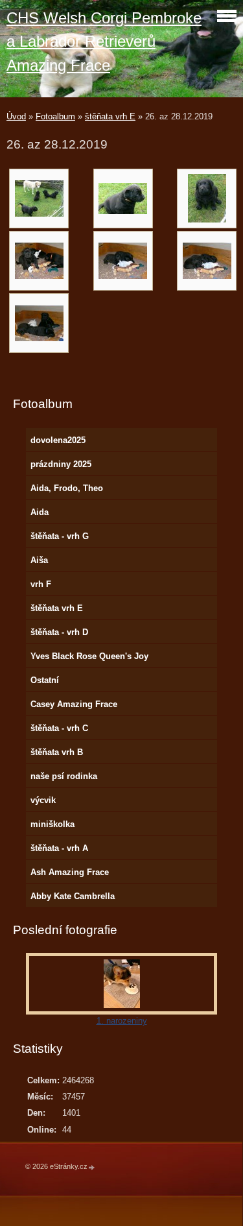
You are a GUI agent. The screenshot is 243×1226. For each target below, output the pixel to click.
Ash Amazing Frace (69, 872)
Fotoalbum (55, 116)
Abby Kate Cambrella (72, 896)
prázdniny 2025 (60, 464)
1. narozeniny (122, 1021)
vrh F (40, 584)
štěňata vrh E (110, 116)
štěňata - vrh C (59, 728)
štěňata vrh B (56, 752)
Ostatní (44, 680)
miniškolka (52, 824)
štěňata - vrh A (59, 848)
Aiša (39, 560)
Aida (39, 512)
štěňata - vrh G (59, 536)
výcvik (43, 800)
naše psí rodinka (63, 776)
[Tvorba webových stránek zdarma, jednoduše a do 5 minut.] (92, 1167)
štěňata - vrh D (59, 632)
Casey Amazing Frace (73, 704)
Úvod (16, 116)
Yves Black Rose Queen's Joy (89, 656)
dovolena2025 (58, 440)
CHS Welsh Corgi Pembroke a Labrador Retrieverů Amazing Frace (104, 41)
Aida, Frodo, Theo (66, 488)
